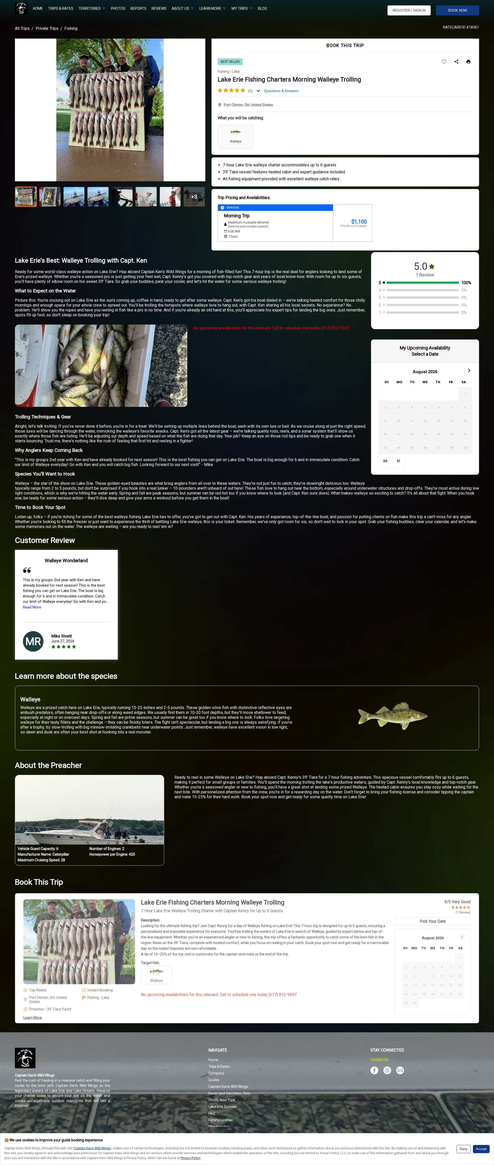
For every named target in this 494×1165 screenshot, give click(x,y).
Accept (481, 1149)
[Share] (456, 62)
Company (216, 1073)
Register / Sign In (409, 10)
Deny (463, 1149)
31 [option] (398, 461)
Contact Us (379, 1059)
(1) (250, 91)
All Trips (22, 28)
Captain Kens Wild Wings (92, 1148)
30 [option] (385, 461)
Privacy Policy (190, 1158)
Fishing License (220, 1120)
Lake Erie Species (222, 1107)
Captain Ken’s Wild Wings (228, 1087)
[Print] (468, 62)
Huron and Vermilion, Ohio (229, 1093)
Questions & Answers (281, 91)
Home (213, 1060)
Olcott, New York (221, 1100)
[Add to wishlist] (444, 62)
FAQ (211, 1113)
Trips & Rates (219, 1066)
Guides (213, 1080)
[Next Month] (468, 370)
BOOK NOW (457, 10)
